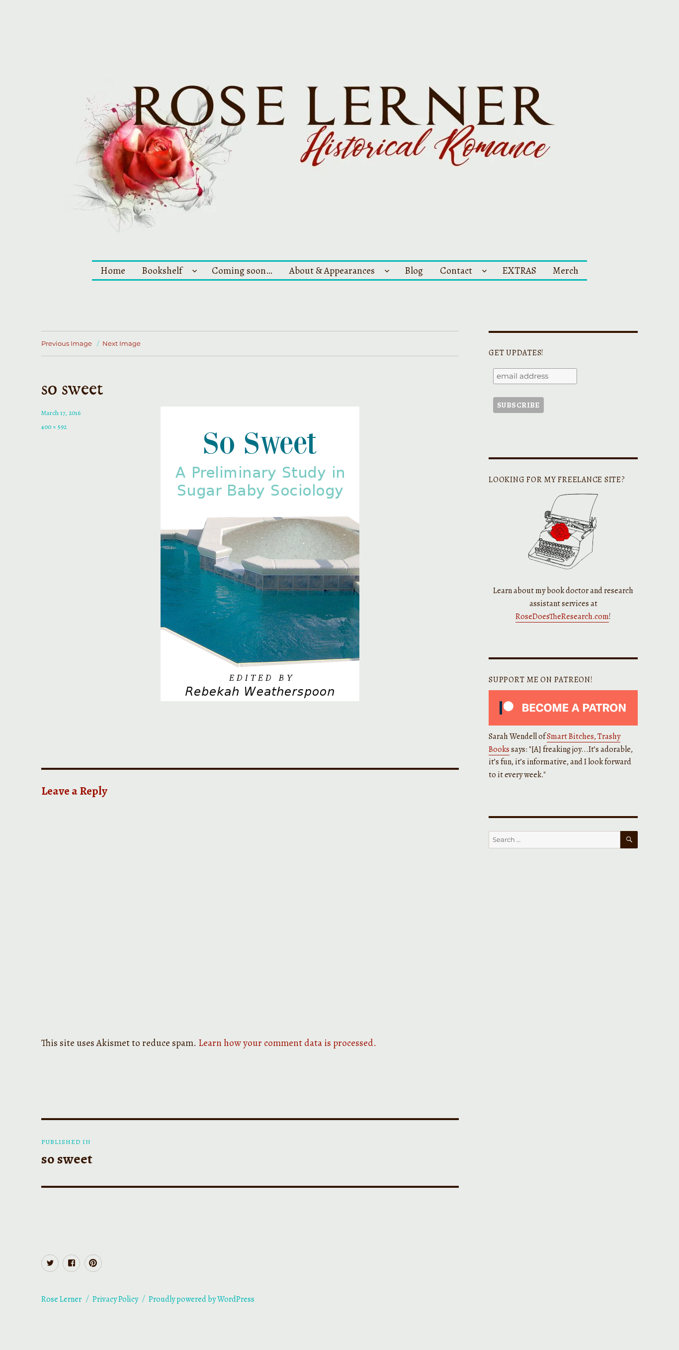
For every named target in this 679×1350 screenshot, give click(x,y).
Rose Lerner (61, 1299)
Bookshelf (162, 270)
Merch (566, 270)
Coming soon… (242, 270)
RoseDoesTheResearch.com (562, 616)
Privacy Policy (115, 1299)
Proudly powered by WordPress (202, 1299)
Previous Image (66, 343)
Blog (414, 270)
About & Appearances (332, 270)
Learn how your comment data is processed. (287, 1042)
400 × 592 (54, 426)
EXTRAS (519, 270)
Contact (456, 270)
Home (112, 270)
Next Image (121, 343)
